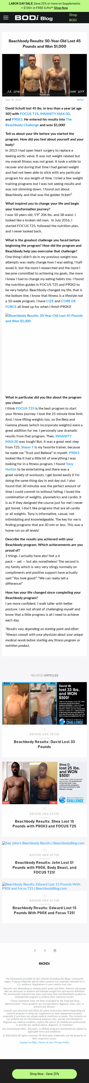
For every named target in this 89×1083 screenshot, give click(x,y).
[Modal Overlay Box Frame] (44, 1071)
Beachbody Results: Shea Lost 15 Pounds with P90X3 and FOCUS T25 (44, 824)
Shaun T (27, 447)
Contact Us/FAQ (28, 1042)
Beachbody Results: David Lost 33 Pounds (44, 744)
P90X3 (17, 119)
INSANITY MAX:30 (55, 114)
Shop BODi (73, 17)
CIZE (50, 301)
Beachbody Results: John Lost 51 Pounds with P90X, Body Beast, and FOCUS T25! (44, 867)
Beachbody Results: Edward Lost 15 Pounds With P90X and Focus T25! (44, 911)
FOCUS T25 (29, 114)
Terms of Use (46, 1042)
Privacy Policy (62, 1042)
